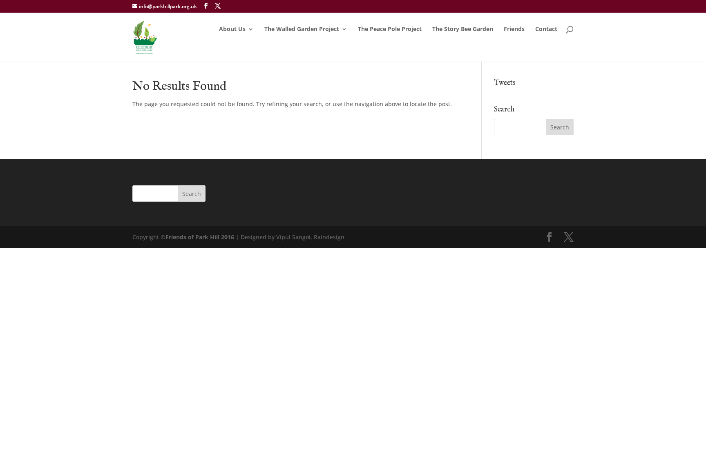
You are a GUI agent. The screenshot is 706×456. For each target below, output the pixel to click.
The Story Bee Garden (462, 29)
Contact (546, 29)
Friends (514, 29)
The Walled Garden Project (301, 29)
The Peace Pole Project (390, 29)
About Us (232, 29)
